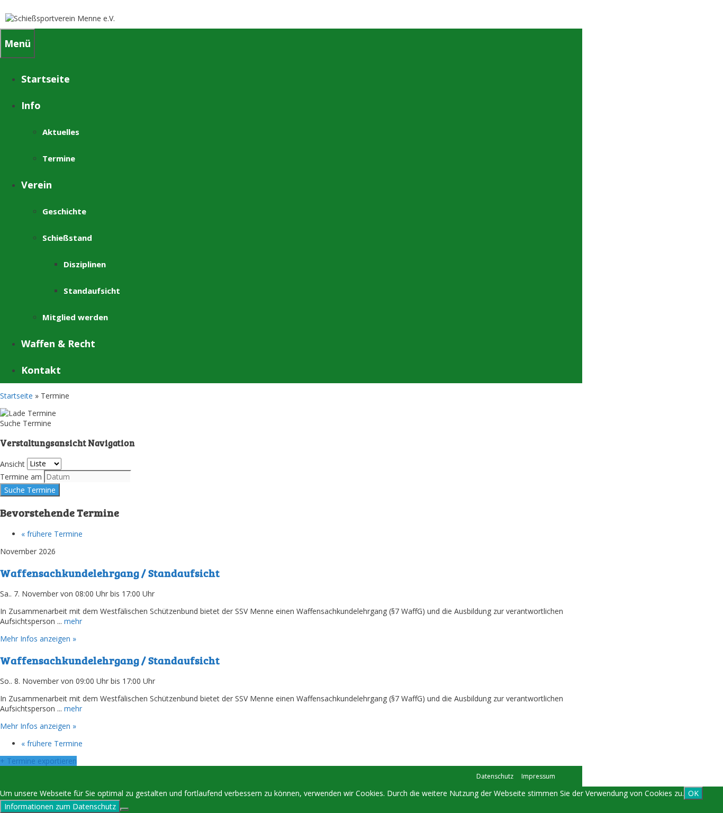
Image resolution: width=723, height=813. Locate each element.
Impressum (538, 776)
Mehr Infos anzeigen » (38, 639)
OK (693, 793)
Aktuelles (60, 132)
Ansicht (12, 463)
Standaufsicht (92, 290)
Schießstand (67, 237)
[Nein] (124, 809)
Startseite (45, 79)
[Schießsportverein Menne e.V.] (60, 18)
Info (31, 105)
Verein (36, 184)
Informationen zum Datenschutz (60, 806)
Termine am (21, 477)
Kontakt (41, 370)
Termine (58, 158)
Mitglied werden (75, 317)
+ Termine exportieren (38, 761)
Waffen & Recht (58, 343)
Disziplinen (85, 264)
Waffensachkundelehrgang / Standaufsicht (110, 572)
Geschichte (64, 211)
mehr (73, 621)
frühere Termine (52, 534)
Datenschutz (494, 776)
